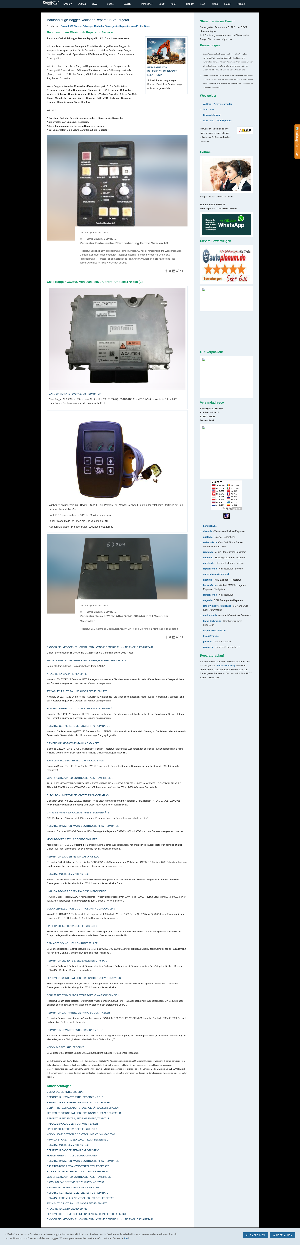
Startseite (208, 109)
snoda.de (208, 557)
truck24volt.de (211, 636)
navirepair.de (210, 615)
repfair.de (208, 552)
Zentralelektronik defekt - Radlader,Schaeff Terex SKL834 (86, 660)
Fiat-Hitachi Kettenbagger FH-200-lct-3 (72, 926)
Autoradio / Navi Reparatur (217, 120)
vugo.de (207, 600)
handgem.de (210, 525)
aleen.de (207, 531)
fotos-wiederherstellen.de (217, 605)
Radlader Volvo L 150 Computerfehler (72, 943)
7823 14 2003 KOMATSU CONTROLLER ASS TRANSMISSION (80, 778)
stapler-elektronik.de (214, 630)
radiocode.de (210, 542)
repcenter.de (210, 568)
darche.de (208, 563)
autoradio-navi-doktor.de (216, 574)
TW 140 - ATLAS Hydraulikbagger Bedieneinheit (77, 691)
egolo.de (208, 537)
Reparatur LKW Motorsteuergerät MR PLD (75, 1030)
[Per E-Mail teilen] (181, 271)
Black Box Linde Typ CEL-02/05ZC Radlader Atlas (78, 795)
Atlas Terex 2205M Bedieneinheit (68, 674)
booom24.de (210, 585)
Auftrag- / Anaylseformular (217, 104)
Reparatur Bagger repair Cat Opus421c (73, 856)
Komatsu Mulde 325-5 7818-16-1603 (67, 874)
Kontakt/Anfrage (212, 115)
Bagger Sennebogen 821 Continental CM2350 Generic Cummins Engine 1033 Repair (100, 647)
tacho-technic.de (212, 621)
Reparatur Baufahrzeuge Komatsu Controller (78, 1012)
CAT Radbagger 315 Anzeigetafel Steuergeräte (78, 812)
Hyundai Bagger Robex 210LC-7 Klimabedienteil (77, 891)
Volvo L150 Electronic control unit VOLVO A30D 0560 (81, 908)
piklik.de (208, 641)
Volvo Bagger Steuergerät (65, 1047)
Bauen (147, 26)
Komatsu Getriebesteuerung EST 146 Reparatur (78, 726)
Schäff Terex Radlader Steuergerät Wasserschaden (83, 995)
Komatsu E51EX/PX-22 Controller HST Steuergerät (80, 708)
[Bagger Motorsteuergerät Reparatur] (117, 339)
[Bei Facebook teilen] (166, 271)
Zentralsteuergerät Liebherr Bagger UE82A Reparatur (84, 978)
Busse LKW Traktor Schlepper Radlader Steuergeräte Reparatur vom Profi (101, 26)
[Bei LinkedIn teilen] (173, 271)
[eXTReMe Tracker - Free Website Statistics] (226, 518)
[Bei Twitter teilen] (170, 271)
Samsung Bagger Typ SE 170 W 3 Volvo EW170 (75, 760)
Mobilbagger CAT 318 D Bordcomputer (72, 839)
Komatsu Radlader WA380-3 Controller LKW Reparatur (83, 826)
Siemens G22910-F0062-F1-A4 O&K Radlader (73, 743)
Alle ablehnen (255, 1235)
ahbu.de (207, 579)
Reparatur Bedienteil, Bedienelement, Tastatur (78, 960)
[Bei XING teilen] (177, 271)
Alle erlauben (282, 1235)
